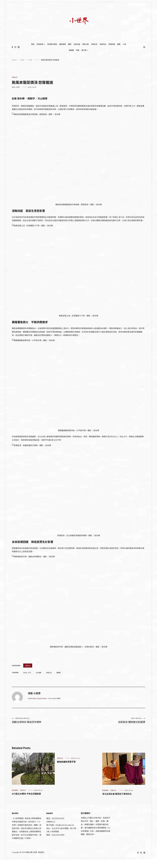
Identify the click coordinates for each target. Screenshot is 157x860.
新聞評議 (111, 44)
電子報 (83, 50)
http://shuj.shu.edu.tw (40, 698)
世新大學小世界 (31, 852)
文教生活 (94, 44)
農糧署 (58, 672)
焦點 (32, 44)
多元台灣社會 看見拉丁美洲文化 (117, 793)
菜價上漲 (49, 672)
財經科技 (103, 44)
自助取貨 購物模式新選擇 (131, 720)
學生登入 (41, 852)
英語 (77, 50)
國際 (69, 44)
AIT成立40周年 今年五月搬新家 (26, 793)
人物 (124, 44)
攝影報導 (62, 44)
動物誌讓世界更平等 (66, 761)
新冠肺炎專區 (52, 44)
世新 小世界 (16, 87)
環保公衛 (85, 44)
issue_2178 (27, 672)
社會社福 (77, 44)
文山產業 (38, 672)
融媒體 (71, 50)
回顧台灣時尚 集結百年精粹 (26, 720)
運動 (118, 44)
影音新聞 (40, 44)
